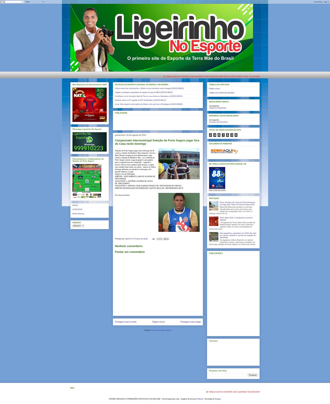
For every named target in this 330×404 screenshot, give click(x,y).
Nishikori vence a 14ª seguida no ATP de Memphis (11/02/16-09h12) (140, 100)
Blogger (218, 399)
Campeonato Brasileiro (218, 122)
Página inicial (158, 322)
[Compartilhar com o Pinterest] (167, 239)
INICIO (75, 205)
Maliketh (200, 399)
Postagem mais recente (126, 322)
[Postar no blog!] (160, 239)
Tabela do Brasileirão (217, 108)
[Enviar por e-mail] (158, 239)
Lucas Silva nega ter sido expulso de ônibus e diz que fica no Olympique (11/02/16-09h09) (148, 104)
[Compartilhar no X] (163, 239)
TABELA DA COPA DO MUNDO (221, 93)
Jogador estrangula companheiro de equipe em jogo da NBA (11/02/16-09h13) (143, 92)
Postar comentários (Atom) (161, 330)
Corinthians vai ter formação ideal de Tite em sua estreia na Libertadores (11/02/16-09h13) (148, 96)
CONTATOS (77, 209)
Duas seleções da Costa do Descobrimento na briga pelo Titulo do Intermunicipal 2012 (237, 203)
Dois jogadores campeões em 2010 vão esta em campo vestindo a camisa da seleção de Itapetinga (238, 235)
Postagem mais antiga (190, 322)
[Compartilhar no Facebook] (165, 239)
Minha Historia (78, 214)
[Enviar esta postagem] (153, 239)
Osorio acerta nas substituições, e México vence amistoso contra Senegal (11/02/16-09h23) (149, 88)
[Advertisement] (153, 122)
